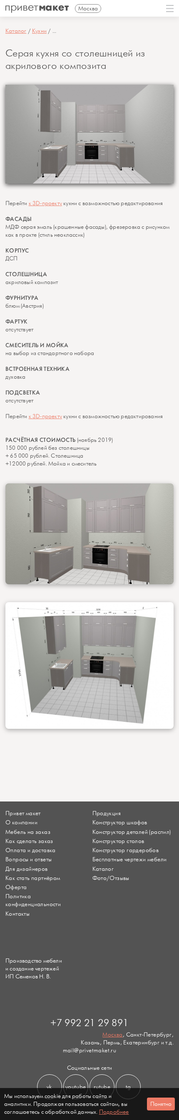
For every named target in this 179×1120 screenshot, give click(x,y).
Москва (112, 1034)
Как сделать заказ (29, 841)
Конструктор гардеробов (125, 850)
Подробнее (114, 1111)
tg (128, 1087)
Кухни (39, 30)
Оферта (16, 887)
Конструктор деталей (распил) (131, 832)
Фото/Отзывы (110, 878)
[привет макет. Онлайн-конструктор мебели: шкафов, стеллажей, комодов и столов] (37, 9)
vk (49, 1087)
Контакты (17, 913)
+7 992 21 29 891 (89, 1023)
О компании (21, 822)
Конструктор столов (118, 841)
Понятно (161, 1104)
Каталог (15, 30)
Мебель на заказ (27, 832)
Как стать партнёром (32, 878)
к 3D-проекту (45, 203)
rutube (102, 1087)
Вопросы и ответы (28, 859)
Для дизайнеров (26, 868)
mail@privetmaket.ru (90, 1050)
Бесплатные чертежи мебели (129, 859)
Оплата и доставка (30, 850)
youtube (75, 1087)
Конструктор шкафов (119, 822)
